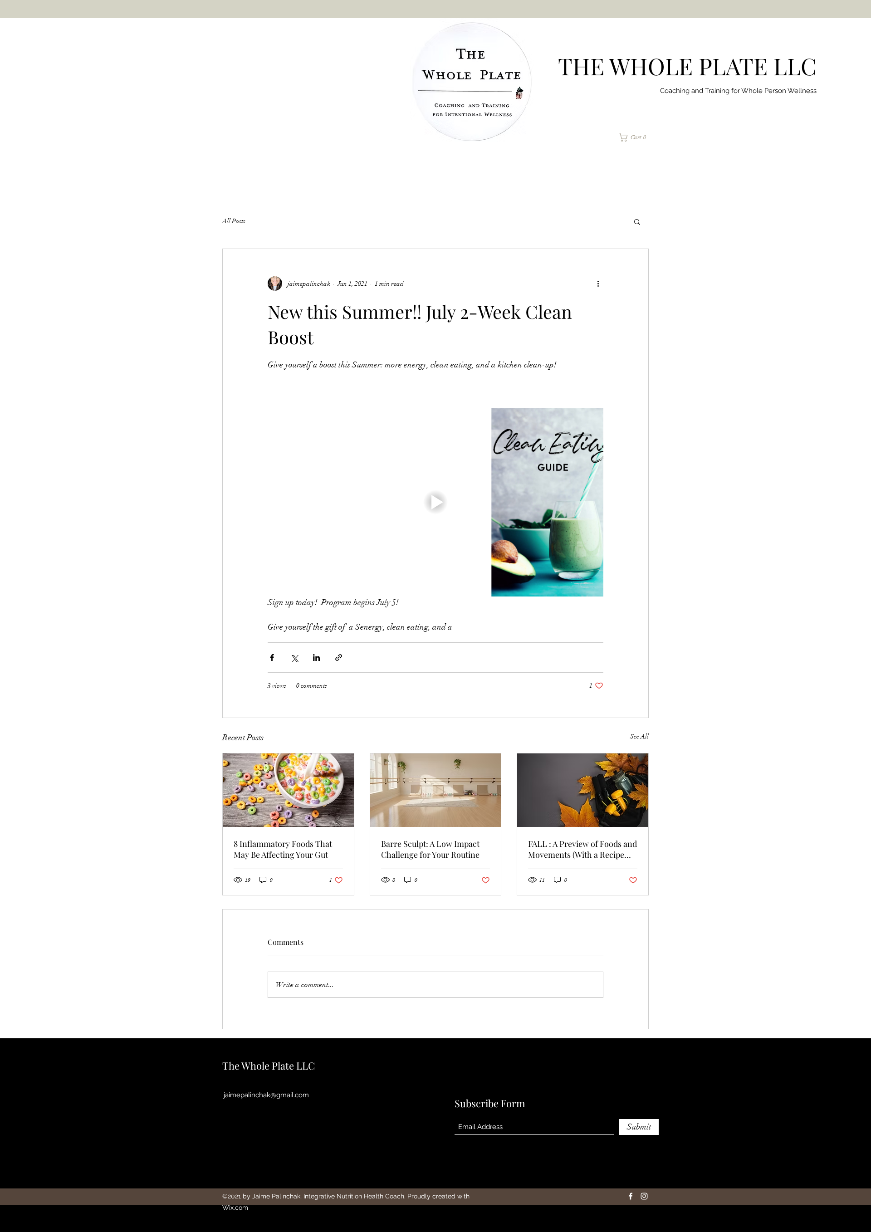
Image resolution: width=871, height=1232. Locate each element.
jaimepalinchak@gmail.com (266, 1095)
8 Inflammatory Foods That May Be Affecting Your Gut (283, 849)
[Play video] (435, 502)
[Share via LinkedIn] (316, 657)
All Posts (233, 221)
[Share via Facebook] (272, 657)
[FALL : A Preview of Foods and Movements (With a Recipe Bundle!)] (582, 790)
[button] (636, 137)
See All (639, 736)
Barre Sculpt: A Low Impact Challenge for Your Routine (430, 849)
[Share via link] (338, 657)
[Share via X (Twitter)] (294, 657)
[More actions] (597, 283)
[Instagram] (644, 1196)
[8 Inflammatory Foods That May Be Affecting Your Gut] (288, 790)
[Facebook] (630, 1196)
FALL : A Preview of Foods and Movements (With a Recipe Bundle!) (582, 849)
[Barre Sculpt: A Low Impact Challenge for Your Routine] (435, 790)
